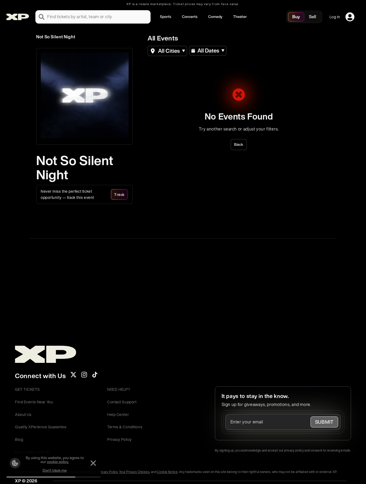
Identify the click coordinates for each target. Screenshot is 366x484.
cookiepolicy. (58, 461)
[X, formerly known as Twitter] (73, 376)
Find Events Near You (34, 402)
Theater (240, 16)
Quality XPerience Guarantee (40, 427)
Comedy (215, 16)
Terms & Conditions (124, 427)
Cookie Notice (167, 472)
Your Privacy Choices (134, 472)
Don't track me (55, 470)
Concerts (189, 16)
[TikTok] (95, 376)
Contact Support (121, 402)
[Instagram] (84, 376)
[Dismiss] (93, 463)
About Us (23, 414)
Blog (19, 439)
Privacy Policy (119, 439)
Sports (165, 16)
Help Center (118, 414)
